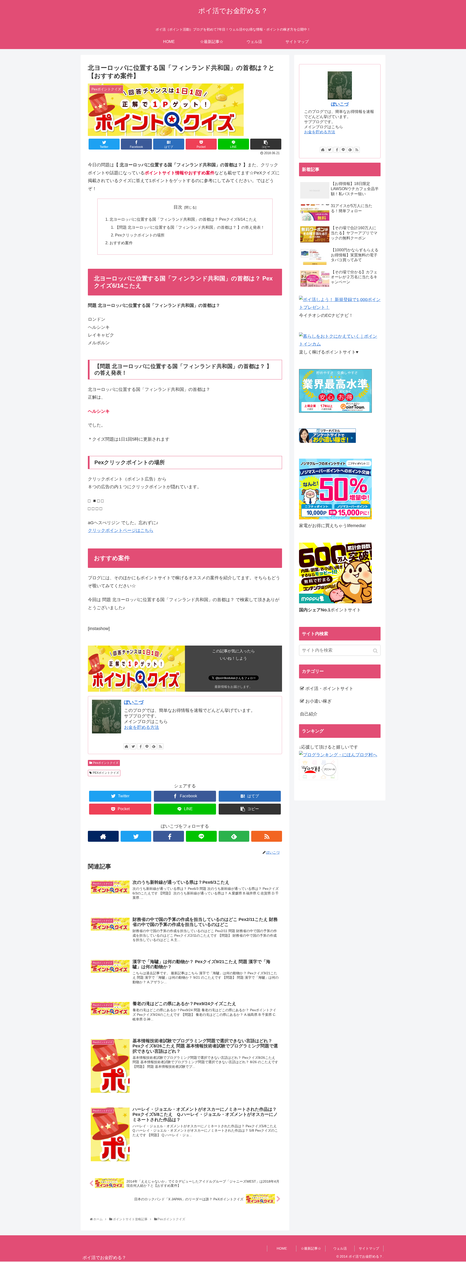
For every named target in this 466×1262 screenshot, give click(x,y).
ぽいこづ (133, 702)
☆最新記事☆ (311, 1248)
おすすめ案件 (121, 243)
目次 (178, 207)
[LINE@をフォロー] (147, 746)
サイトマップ (369, 1248)
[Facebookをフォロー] (140, 746)
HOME (282, 1248)
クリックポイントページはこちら (120, 530)
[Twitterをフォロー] (133, 746)
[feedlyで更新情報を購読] (154, 746)
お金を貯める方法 (141, 727)
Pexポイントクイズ (105, 763)
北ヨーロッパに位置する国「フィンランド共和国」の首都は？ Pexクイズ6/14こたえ (183, 219)
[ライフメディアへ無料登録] (335, 517)
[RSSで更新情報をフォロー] (160, 746)
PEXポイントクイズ (106, 772)
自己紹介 (308, 714)
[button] (376, 651)
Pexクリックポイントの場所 (140, 235)
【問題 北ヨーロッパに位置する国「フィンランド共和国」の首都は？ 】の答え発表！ (190, 227)
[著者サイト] (126, 746)
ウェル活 (340, 1248)
